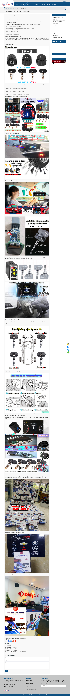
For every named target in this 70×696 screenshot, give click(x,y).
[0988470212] (68, 352)
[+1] (15, 641)
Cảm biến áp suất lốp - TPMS (58, 17)
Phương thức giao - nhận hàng (31, 689)
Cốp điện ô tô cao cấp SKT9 (57, 37)
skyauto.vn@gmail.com (11, 684)
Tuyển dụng (53, 4)
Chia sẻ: (6, 641)
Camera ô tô (55, 19)
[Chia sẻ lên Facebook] (9, 641)
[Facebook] (68, 347)
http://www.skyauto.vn (32, 477)
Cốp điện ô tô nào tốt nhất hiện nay (11, 647)
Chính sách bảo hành (29, 683)
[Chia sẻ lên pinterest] (13, 641)
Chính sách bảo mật (29, 680)
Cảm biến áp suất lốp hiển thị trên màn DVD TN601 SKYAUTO (15, 651)
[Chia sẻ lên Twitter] (11, 641)
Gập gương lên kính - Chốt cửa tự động (58, 28)
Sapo (47, 694)
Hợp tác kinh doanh (36, 4)
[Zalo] (68, 350)
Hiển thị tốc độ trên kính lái (57, 21)
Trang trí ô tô (55, 33)
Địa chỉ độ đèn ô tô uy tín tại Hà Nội (11, 648)
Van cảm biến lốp (8, 645)
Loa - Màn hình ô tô (56, 23)
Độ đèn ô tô (55, 25)
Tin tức (43, 4)
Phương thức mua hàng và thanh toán (32, 687)
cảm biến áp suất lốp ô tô (13, 638)
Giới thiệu (22, 4)
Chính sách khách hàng (30, 684)
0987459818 (11, 686)
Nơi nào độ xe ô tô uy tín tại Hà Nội (11, 650)
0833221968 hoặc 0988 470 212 (14, 683)
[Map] (68, 344)
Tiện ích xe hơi (55, 35)
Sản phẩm (29, 4)
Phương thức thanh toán (30, 686)
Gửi (6, 670)
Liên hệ (48, 4)
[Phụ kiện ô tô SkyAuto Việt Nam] (10, 3)
